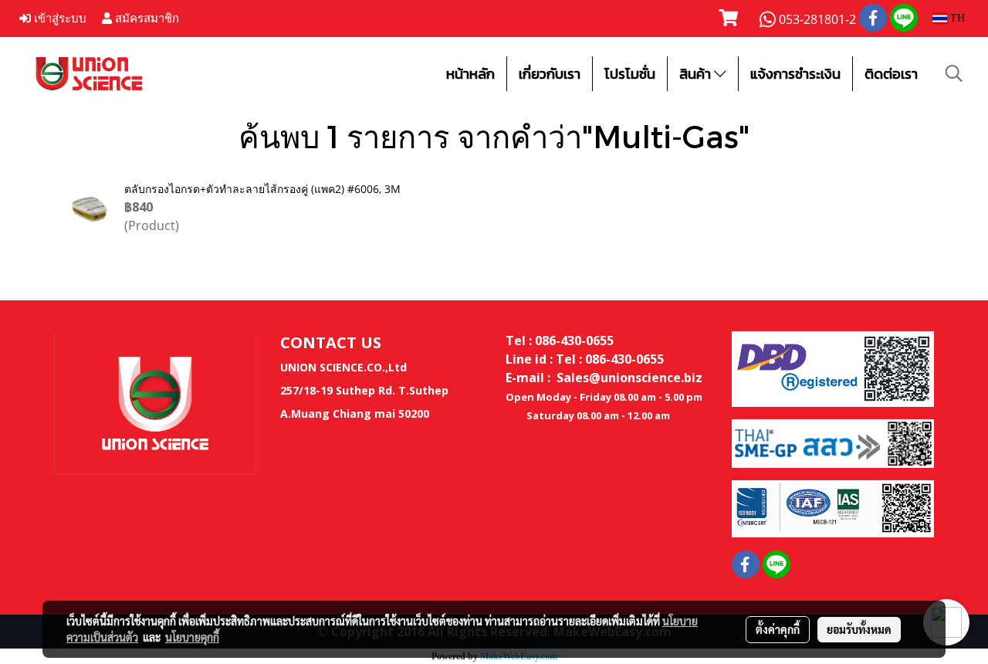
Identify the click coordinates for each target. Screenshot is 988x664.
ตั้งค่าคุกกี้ (778, 629)
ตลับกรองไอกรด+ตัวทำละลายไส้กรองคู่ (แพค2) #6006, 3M (262, 188)
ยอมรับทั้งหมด (859, 629)
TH (956, 18)
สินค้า (696, 73)
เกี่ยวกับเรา (549, 73)
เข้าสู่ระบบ (58, 18)
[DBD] (833, 367)
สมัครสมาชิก (145, 18)
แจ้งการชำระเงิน (795, 73)
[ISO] (833, 508)
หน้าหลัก (470, 73)
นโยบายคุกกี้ (192, 637)
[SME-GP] (833, 442)
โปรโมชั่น (629, 73)
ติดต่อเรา (891, 73)
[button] (954, 73)
